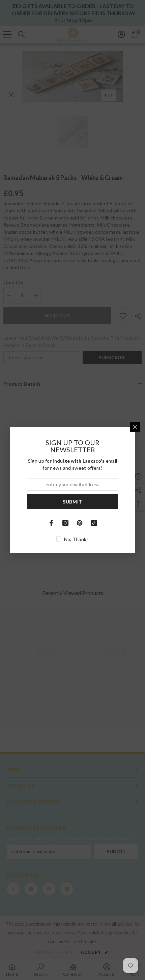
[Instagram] (65, 523)
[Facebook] (51, 523)
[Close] (135, 427)
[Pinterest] (79, 523)
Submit (72, 501)
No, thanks (76, 539)
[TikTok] (94, 523)
